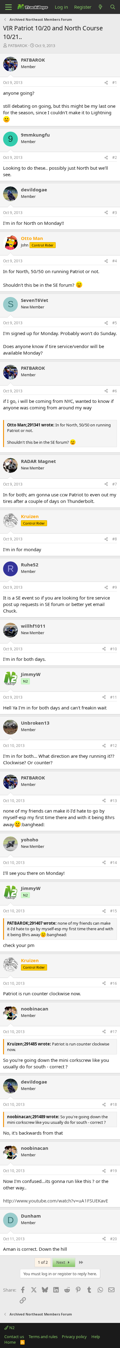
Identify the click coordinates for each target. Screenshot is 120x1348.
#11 (113, 697)
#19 (113, 1170)
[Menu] (8, 7)
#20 (113, 1238)
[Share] (106, 82)
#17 (113, 1031)
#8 (114, 539)
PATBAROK (17, 45)
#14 (113, 862)
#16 (113, 983)
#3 (114, 212)
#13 (113, 800)
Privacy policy (74, 1336)
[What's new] (100, 7)
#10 (113, 649)
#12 (113, 745)
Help (95, 1336)
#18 (113, 1104)
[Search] (113, 7)
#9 (114, 587)
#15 (113, 911)
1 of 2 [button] (43, 1262)
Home (10, 1342)
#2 (114, 157)
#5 (114, 322)
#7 (114, 484)
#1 (114, 82)
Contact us (14, 1336)
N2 (11, 1327)
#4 (114, 261)
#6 (114, 391)
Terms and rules (43, 1336)
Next (61, 1262)
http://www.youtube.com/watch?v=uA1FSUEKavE (55, 1200)
